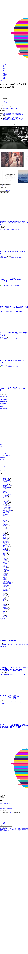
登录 (1, 81)
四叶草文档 (5, 540)
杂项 (4, 78)
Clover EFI (2, 466)
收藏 (1, 192)
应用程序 (5, 74)
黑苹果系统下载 (3, 396)
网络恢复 (5, 492)
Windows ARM (6, 502)
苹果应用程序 (3, 406)
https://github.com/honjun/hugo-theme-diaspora (12, 119)
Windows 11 (5, 495)
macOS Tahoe (5, 475)
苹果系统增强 (6, 581)
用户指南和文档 (6, 512)
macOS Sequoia (6, 477)
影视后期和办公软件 (7, 583)
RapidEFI (5, 557)
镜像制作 (5, 515)
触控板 (4, 565)
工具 (4, 69)
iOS (3, 599)
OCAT (4, 555)
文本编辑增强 (6, 570)
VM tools (5, 589)
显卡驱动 (5, 559)
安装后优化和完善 (7, 507)
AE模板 (4, 604)
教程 (4, 68)
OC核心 (4, 548)
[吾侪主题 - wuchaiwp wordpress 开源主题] (9, 229)
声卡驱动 (5, 558)
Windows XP (5, 500)
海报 (4, 192)
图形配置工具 (6, 542)
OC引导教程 (5, 550)
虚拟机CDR (5, 491)
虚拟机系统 (5, 590)
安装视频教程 (6, 511)
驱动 (4, 73)
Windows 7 (5, 498)
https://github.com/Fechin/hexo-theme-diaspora (13, 114)
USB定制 (5, 524)
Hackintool (2, 439)
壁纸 (4, 615)
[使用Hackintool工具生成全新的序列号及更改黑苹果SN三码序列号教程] (14, 703)
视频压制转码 (6, 608)
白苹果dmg (5, 490)
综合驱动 (5, 561)
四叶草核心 (5, 541)
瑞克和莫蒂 (5, 616)
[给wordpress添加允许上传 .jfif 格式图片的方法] (11, 311)
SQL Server (5, 503)
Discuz (4, 601)
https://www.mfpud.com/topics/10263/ (8, 185)
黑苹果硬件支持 (3, 401)
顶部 (4, 823)
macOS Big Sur (6, 481)
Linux (4, 597)
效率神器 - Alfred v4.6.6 (8, 640)
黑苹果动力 (10, 812)
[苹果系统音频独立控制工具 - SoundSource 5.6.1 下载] (12, 674)
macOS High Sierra (7, 485)
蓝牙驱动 (5, 563)
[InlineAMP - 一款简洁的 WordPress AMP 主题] (10, 257)
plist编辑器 (5, 525)
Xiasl (1, 446)
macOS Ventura (6, 479)
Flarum (4, 603)
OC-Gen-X (2, 470)
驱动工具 (5, 566)
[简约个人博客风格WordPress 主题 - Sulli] (9, 285)
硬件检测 (5, 532)
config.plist (5, 534)
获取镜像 (5, 574)
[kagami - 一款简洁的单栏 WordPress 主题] (9, 366)
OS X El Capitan (6, 487)
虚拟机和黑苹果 (3, 408)
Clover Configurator (4, 453)
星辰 (4, 611)
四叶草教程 (5, 538)
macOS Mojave (6, 484)
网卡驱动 (5, 562)
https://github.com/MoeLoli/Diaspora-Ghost (12, 117)
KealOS (4, 488)
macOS (4, 64)
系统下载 (10, 803)
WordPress (9, 96)
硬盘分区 (5, 528)
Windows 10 (5, 496)
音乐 (4, 613)
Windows (5, 65)
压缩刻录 (5, 567)
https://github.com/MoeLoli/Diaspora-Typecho (13, 118)
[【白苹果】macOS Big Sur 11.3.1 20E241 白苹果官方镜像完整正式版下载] (14, 646)
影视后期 (5, 605)
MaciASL (2, 444)
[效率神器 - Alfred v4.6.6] (6, 619)
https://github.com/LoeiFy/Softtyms (13, 115)
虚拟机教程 (5, 588)
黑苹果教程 (2, 808)
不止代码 (5, 596)
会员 (4, 822)
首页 (4, 99)
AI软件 (4, 77)
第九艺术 (5, 609)
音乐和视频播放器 (7, 582)
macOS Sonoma (6, 478)
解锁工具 (5, 586)
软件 (4, 593)
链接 (7, 192)
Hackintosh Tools (3, 448)
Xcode (4, 577)
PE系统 (4, 529)
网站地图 (11, 808)
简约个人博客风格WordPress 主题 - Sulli (14, 307)
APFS (4, 533)
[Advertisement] (14, 207)
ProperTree (2, 457)
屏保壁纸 (5, 573)
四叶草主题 (5, 537)
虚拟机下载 (5, 585)
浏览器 (4, 579)
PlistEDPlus (2, 450)
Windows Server (6, 501)
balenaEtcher (2, 464)
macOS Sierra (5, 486)
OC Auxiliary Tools (4, 461)
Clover (4, 70)
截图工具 (5, 575)
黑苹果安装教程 (3, 399)
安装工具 (6, 803)
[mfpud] (3, 96)
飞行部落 (7, 808)
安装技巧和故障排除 (7, 510)
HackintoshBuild (3, 442)
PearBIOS (2, 459)
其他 (4, 591)
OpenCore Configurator (5, 455)
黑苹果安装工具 (3, 403)
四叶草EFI (5, 535)
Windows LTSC (6, 497)
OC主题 (4, 552)
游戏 (4, 571)
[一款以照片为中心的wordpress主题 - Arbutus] (10, 338)
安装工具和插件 (6, 505)
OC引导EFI (5, 545)
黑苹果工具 (5, 523)
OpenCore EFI (3, 468)
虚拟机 (4, 75)
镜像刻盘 (5, 520)
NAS (4, 598)
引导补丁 (5, 521)
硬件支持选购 (6, 514)
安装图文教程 (6, 508)
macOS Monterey (6, 480)
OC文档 (4, 549)
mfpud (6, 190)
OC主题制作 (5, 544)
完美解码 (5, 607)
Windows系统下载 (7, 494)
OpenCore (5, 71)
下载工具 (5, 569)
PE (3, 66)
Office (4, 504)
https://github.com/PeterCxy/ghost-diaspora (12, 113)
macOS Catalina (6, 482)
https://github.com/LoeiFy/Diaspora (10, 108)
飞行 (4, 612)
